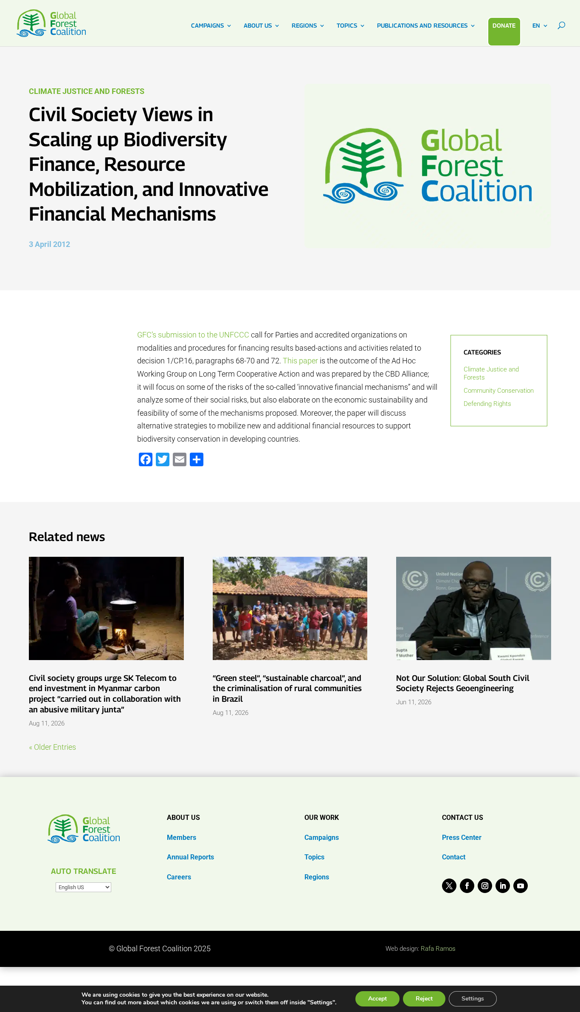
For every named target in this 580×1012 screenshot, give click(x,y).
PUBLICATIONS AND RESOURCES (422, 26)
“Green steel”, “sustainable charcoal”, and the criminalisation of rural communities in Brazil (287, 688)
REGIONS (304, 26)
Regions (316, 877)
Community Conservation (499, 390)
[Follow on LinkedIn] (503, 886)
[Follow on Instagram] (485, 886)
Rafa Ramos (438, 948)
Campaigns (321, 837)
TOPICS (347, 26)
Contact (453, 857)
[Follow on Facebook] (467, 886)
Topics (314, 857)
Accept (377, 999)
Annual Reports (190, 857)
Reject (424, 999)
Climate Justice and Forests (86, 91)
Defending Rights (487, 404)
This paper (300, 360)
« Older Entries (52, 747)
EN (536, 26)
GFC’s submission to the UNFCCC (193, 334)
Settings (473, 999)
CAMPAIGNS (207, 26)
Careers (179, 877)
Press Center (461, 837)
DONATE (504, 25)
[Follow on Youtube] (520, 886)
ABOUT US (258, 26)
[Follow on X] (449, 886)
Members (181, 837)
